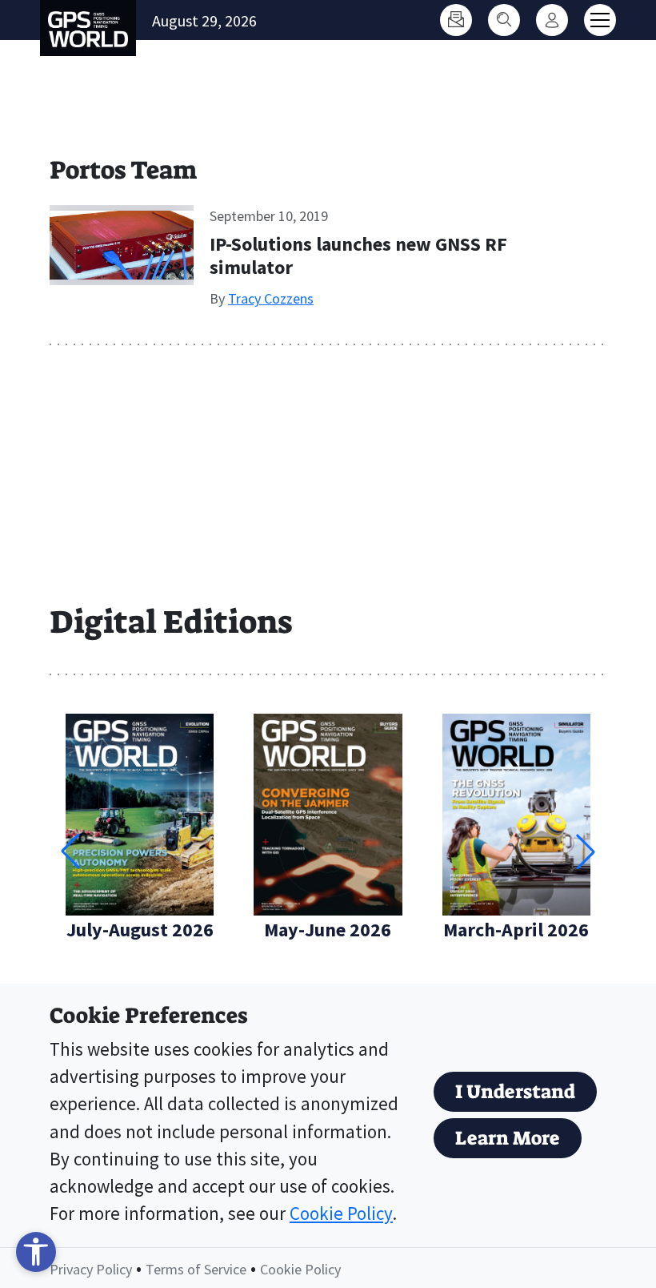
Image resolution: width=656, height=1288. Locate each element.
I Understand (515, 1092)
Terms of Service (196, 1269)
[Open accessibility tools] (36, 1252)
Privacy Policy (91, 1269)
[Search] (504, 20)
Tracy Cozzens (271, 298)
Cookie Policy (341, 1213)
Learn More (507, 1138)
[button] (585, 851)
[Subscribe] (456, 20)
